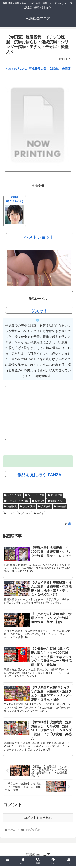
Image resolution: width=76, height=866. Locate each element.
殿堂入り (39, 500)
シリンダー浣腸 (36, 495)
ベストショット (39, 237)
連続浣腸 (61, 506)
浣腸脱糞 (12, 506)
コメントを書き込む (38, 817)
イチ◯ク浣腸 (14, 495)
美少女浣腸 (29, 506)
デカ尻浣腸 (56, 495)
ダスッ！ (39, 311)
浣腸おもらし (57, 500)
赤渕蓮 (40, 513)
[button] (68, 527)
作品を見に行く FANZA (39, 474)
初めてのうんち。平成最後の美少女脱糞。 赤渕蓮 (38, 68)
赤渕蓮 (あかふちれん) (14, 199)
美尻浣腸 (45, 506)
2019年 (11, 513)
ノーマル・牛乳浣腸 (17, 500)
